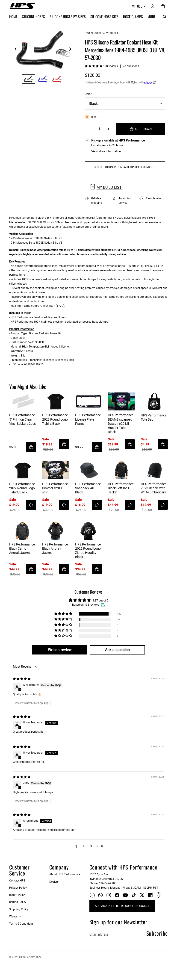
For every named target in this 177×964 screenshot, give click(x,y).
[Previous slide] (14, 50)
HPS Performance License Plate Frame (88, 419)
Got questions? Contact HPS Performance (125, 167)
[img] (21, 679)
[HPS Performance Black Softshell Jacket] (121, 470)
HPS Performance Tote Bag (153, 417)
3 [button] (91, 846)
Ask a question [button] (117, 650)
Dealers (54, 881)
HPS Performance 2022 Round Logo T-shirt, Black (22, 488)
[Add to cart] (31, 447)
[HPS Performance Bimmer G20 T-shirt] (55, 470)
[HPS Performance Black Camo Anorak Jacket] (22, 531)
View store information (106, 151)
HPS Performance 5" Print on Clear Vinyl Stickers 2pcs (22, 419)
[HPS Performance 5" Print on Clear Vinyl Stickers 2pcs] (22, 401)
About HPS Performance (64, 874)
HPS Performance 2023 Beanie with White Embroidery (153, 488)
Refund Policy (17, 902)
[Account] (153, 6)
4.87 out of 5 (100, 600)
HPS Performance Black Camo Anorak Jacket (22, 548)
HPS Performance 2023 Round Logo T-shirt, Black (55, 419)
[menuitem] (151, 17)
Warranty (15, 916)
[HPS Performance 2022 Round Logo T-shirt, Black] (22, 470)
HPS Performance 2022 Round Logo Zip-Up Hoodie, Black (88, 550)
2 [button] (84, 846)
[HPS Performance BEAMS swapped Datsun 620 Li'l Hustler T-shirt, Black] (121, 401)
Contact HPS (17, 880)
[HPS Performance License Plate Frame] (88, 401)
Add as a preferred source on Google (122, 906)
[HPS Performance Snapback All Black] (88, 470)
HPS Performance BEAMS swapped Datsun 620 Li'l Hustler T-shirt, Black (120, 423)
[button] (94, 66)
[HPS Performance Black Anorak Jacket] (55, 531)
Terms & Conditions (21, 923)
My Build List (109, 187)
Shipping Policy (19, 909)
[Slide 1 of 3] (28, 79)
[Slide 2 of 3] (43, 79)
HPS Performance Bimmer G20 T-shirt (55, 488)
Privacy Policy (18, 887)
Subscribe (157, 933)
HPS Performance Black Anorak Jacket (55, 548)
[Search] (164, 17)
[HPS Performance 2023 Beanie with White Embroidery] (154, 470)
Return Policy (17, 894)
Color (88, 94)
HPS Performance (30, 957)
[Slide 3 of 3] (57, 79)
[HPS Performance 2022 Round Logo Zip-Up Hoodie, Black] (88, 531)
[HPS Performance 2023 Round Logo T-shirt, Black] (55, 401)
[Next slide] (71, 50)
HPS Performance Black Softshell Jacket (120, 488)
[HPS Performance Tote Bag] (154, 401)
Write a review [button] (60, 650)
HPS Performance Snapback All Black (88, 488)
